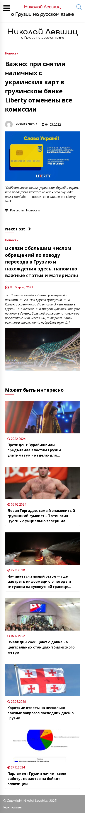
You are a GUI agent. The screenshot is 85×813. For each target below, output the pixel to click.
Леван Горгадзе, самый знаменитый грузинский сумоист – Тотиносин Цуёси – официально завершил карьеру (41, 516)
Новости (12, 53)
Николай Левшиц (42, 32)
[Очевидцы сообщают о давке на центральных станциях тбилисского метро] (42, 614)
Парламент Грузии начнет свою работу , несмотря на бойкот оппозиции (36, 778)
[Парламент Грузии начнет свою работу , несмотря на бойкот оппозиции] (42, 746)
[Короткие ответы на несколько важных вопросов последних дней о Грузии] (42, 680)
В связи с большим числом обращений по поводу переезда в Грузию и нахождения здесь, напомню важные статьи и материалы (41, 261)
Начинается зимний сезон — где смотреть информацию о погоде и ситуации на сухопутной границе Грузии (39, 581)
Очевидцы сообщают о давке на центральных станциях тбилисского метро (41, 647)
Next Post (15, 229)
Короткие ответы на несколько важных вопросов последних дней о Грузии (40, 712)
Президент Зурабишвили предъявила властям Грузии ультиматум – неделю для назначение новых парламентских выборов (39, 450)
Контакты (12, 807)
